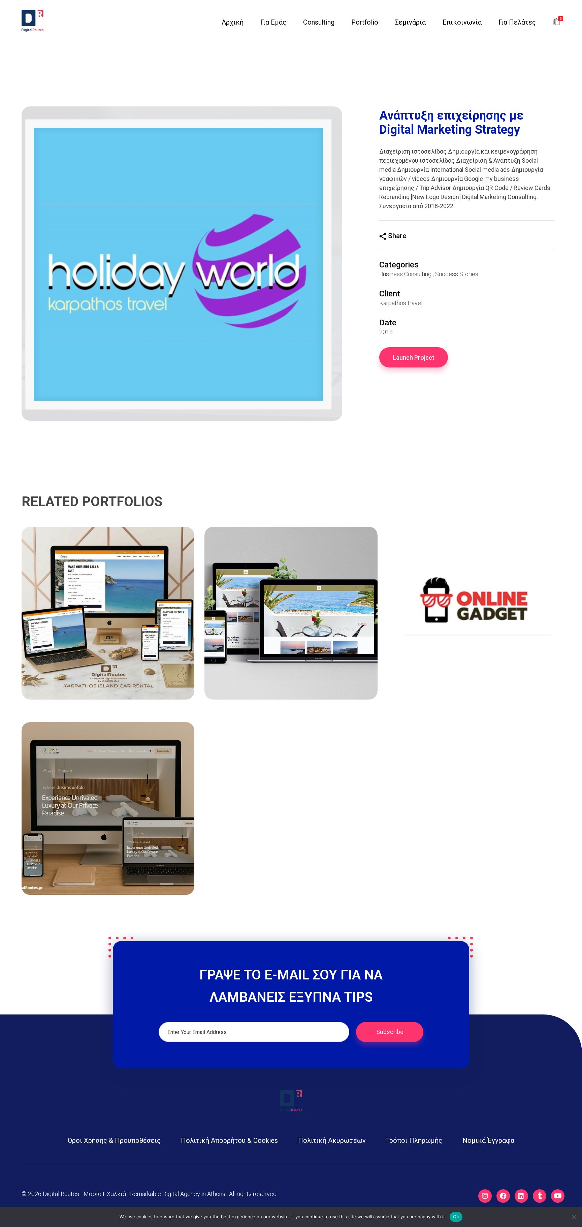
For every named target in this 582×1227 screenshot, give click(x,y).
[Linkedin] (521, 1196)
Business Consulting (405, 274)
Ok (456, 1216)
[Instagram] (485, 1196)
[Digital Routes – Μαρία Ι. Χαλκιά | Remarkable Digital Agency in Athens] (32, 21)
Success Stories (456, 274)
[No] (573, 1217)
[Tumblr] (539, 1196)
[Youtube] (557, 1196)
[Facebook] (503, 1196)
